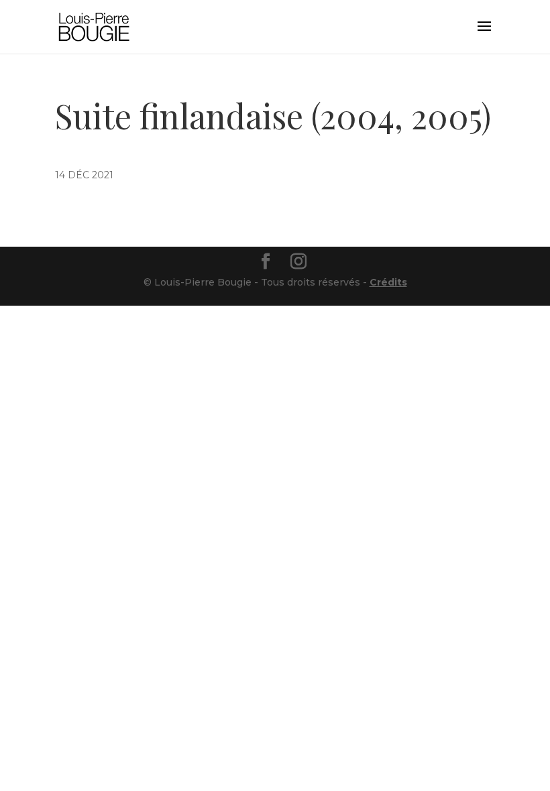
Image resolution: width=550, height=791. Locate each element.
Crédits (388, 282)
